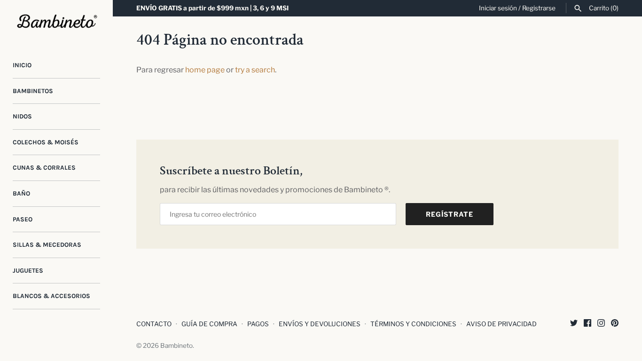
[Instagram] (601, 324)
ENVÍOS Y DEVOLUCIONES (319, 324)
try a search (255, 69)
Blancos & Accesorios (51, 295)
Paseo (22, 219)
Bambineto (176, 345)
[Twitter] (574, 324)
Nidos (22, 116)
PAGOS (258, 324)
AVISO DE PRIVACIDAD (501, 324)
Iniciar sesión (498, 8)
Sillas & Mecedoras (47, 244)
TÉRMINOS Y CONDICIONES (413, 324)
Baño (21, 193)
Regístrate (449, 214)
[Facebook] (587, 324)
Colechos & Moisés (45, 142)
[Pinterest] (615, 324)
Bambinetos (33, 90)
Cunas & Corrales (44, 167)
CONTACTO (154, 324)
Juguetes (28, 270)
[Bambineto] (56, 22)
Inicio (22, 65)
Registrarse (539, 8)
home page (205, 69)
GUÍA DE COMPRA (209, 324)
